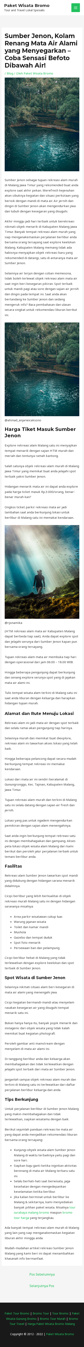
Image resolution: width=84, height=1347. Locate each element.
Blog (10, 73)
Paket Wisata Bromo (27, 5)
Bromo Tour (41, 1313)
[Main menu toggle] (75, 7)
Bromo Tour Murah (52, 1319)
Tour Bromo (60, 1313)
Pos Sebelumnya (42, 1274)
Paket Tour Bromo (16, 1313)
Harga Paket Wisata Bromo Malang (51, 1324)
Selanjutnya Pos (42, 1286)
